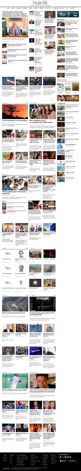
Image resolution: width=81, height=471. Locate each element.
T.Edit (11, 457)
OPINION (4, 248)
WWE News (45, 464)
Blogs (61, 8)
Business (25, 8)
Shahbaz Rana (4, 122)
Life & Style (48, 8)
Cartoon (72, 8)
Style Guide (53, 455)
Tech (66, 8)
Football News (45, 457)
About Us (33, 455)
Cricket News (45, 455)
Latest (13, 8)
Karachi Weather (20, 460)
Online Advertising (34, 457)
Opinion (41, 8)
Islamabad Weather (21, 464)
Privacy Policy (54, 457)
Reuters (3, 314)
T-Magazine (56, 8)
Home (8, 8)
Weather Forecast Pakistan (22, 459)
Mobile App (53, 462)
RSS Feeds (33, 459)
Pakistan (19, 8)
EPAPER (48, 5)
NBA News (45, 460)
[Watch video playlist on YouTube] (68, 14)
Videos (11, 462)
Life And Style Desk (33, 124)
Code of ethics (54, 460)
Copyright (53, 459)
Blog (10, 460)
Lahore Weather (20, 462)
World (30, 8)
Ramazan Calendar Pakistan (22, 457)
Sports (36, 8)
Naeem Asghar (4, 195)
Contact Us (33, 462)
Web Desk (4, 41)
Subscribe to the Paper (35, 460)
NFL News (45, 462)
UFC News (45, 459)
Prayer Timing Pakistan (21, 455)
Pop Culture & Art (33, 393)
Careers (32, 464)
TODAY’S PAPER (34, 5)
